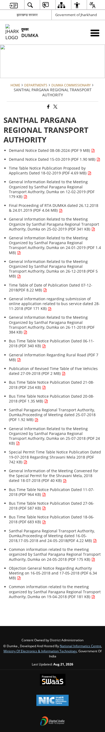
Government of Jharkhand (76, 14)
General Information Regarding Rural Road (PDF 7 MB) (53, 357)
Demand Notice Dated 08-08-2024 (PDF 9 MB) (50, 150)
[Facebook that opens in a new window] (48, 107)
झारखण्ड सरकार (27, 14)
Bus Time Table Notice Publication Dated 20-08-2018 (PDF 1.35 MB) (51, 399)
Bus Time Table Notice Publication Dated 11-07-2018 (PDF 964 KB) (51, 492)
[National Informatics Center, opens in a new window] (52, 701)
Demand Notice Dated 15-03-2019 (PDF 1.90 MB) (52, 159)
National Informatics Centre (80, 646)
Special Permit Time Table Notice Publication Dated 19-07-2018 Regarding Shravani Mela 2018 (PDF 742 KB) (55, 456)
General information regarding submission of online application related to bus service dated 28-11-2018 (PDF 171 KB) (54, 303)
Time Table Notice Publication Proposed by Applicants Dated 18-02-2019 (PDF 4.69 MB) (48, 170)
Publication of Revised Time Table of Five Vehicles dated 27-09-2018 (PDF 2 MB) (53, 371)
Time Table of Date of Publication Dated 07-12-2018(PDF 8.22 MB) (50, 287)
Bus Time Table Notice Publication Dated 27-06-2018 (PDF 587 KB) (51, 506)
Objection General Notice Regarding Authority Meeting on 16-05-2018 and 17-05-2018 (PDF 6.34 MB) (53, 573)
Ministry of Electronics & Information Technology (40, 651)
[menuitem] (13, 5)
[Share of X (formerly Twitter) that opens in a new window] (55, 107)
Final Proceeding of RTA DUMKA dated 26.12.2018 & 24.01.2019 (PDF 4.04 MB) (53, 208)
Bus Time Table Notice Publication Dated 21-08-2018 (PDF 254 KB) (51, 385)
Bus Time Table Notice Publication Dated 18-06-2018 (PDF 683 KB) (51, 519)
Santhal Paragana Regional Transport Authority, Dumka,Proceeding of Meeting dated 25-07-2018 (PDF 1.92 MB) (52, 414)
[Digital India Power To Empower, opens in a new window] (52, 721)
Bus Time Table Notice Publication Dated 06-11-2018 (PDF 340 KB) (51, 343)
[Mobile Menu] (95, 33)
